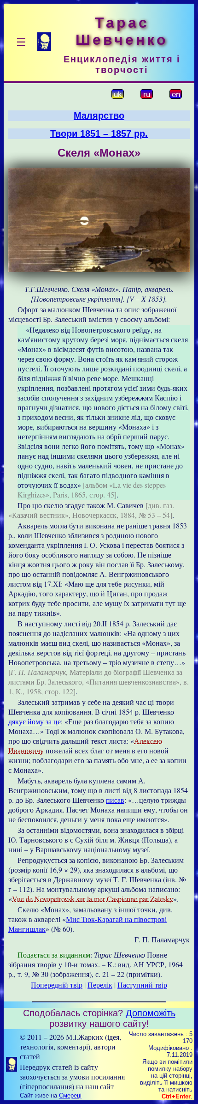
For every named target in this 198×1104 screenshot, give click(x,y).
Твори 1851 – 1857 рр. (99, 133)
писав (115, 800)
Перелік (99, 984)
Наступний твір (142, 984)
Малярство (99, 115)
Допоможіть (150, 1013)
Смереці (70, 1095)
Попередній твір (56, 984)
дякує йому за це (34, 721)
